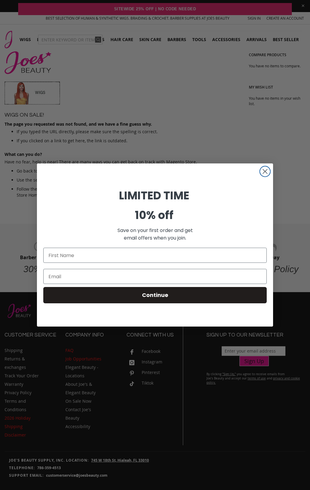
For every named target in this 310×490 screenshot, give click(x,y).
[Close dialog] (265, 171)
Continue (155, 295)
